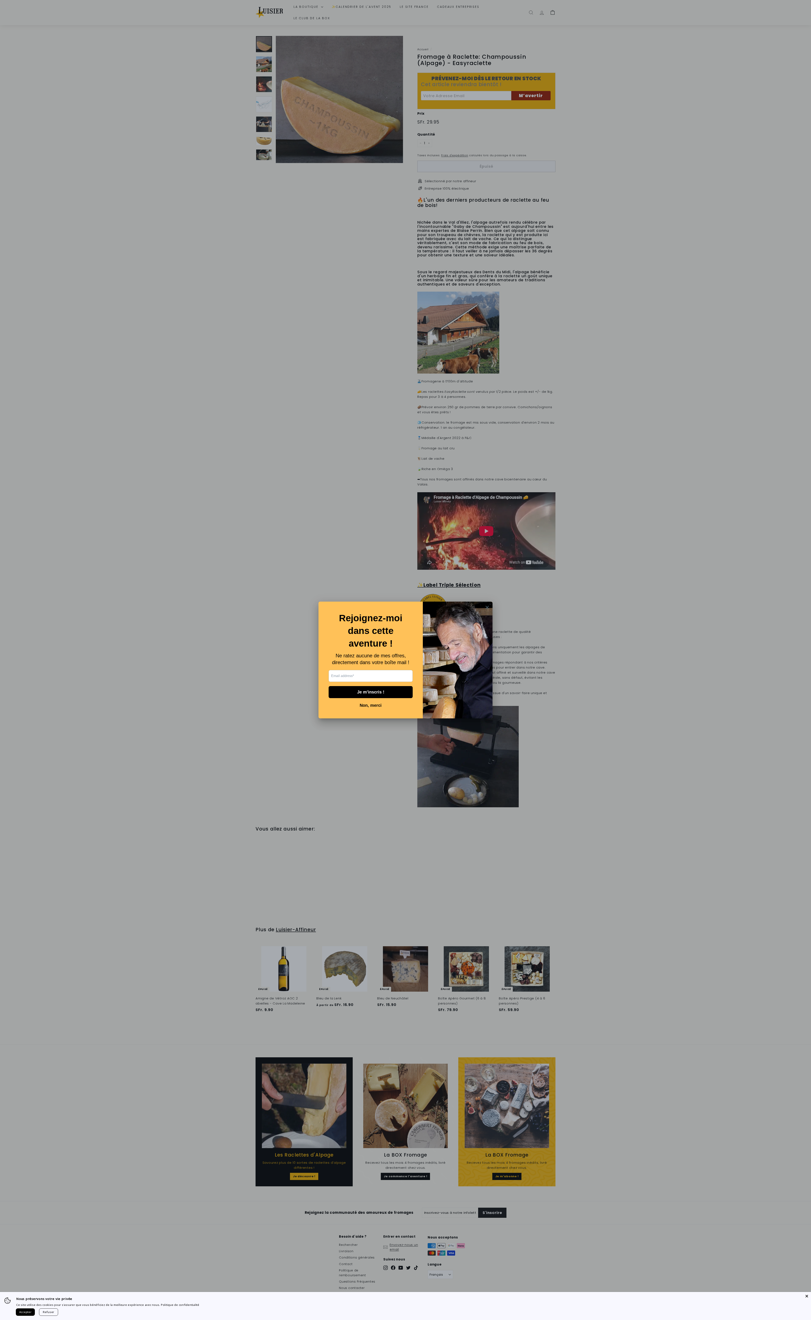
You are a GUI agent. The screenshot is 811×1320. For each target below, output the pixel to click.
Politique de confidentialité (180, 1305)
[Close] (807, 1296)
